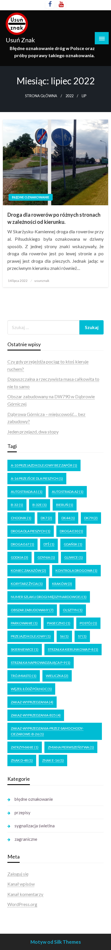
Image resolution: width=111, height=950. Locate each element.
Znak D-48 (22, 760)
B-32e (39, 505)
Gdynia (46, 557)
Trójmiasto (23, 676)
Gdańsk (73, 544)
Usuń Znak (20, 40)
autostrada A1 (26, 491)
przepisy (22, 812)
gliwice (73, 557)
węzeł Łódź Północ (31, 689)
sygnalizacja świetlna (35, 825)
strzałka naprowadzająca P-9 (40, 662)
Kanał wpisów (21, 884)
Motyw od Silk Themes (55, 942)
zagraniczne (26, 839)
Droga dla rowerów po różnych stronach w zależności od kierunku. (53, 218)
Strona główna (41, 96)
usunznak (41, 280)
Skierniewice (24, 649)
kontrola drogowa (76, 570)
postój (88, 623)
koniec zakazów (28, 570)
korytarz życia (27, 583)
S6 (64, 636)
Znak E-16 (53, 760)
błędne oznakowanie (30, 197)
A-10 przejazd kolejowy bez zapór (44, 465)
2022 (69, 96)
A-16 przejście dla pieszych (37, 478)
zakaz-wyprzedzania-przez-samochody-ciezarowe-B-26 (47, 731)
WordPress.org (22, 904)
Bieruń (64, 505)
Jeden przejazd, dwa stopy (33, 431)
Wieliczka (57, 676)
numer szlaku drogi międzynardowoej (49, 597)
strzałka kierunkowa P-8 (73, 649)
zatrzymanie (24, 747)
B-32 (17, 505)
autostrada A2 (67, 491)
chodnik (21, 518)
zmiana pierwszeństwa (71, 747)
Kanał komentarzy (25, 894)
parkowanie (24, 623)
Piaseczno (58, 623)
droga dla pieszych (30, 531)
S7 (82, 636)
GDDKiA (19, 557)
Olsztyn (73, 610)
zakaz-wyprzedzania (32, 702)
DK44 (68, 518)
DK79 (91, 518)
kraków (62, 583)
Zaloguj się (17, 874)
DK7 (46, 518)
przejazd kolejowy (31, 636)
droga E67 (22, 544)
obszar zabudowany (32, 610)
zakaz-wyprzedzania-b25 (36, 715)
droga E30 (71, 531)
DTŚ (49, 544)
